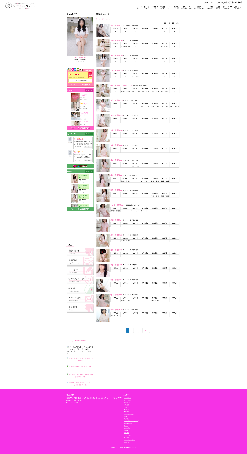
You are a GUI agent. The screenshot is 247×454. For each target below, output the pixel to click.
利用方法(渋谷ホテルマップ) (131, 421)
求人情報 (217, 7)
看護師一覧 (155, 7)
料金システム (147, 7)
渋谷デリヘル (73, 84)
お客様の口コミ (128, 430)
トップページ (138, 7)
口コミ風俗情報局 (84, 85)
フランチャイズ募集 (227, 7)
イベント (169, 7)
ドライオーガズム (129, 414)
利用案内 (184, 7)
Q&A (125, 416)
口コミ (190, 7)
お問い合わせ (237, 7)
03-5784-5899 (74, 402)
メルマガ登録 (209, 7)
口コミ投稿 (127, 428)
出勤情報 (162, 7)
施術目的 (126, 411)
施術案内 (176, 7)
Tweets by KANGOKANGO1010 (76, 341)
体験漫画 (199, 7)
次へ (145, 330)
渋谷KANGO (123, 447)
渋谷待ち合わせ (128, 423)
